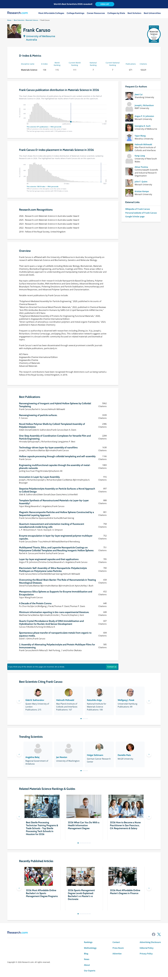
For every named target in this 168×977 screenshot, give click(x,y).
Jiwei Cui (138, 94)
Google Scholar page (135, 216)
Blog (86, 953)
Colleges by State (116, 13)
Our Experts (89, 970)
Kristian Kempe (142, 191)
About (87, 965)
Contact (116, 942)
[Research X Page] (159, 934)
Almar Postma (141, 167)
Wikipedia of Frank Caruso (137, 209)
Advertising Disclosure (150, 942)
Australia (31, 39)
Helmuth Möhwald (143, 144)
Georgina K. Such (143, 126)
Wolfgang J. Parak (126, 700)
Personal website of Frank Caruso (141, 212)
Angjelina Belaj (32, 757)
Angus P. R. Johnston (144, 116)
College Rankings (75, 13)
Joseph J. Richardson (144, 105)
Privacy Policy (146, 953)
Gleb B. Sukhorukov (34, 700)
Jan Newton (61, 757)
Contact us (111, 667)
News (86, 959)
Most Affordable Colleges (51, 13)
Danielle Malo (124, 755)
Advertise (117, 953)
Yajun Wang (140, 135)
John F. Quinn (141, 181)
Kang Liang (140, 155)
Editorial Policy (146, 948)
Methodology (90, 948)
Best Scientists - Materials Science (26, 20)
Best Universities (152, 13)
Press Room (118, 948)
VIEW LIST (104, 4)
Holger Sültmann (95, 755)
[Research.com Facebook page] (153, 934)
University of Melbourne (40, 36)
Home (9, 20)
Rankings (88, 942)
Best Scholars (134, 13)
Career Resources (96, 13)
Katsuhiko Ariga (94, 700)
